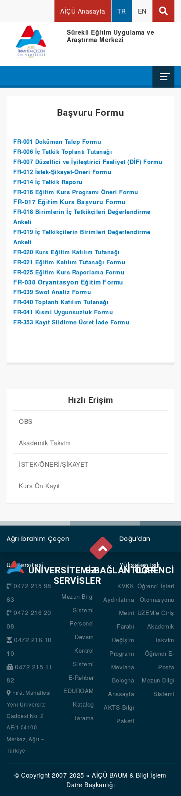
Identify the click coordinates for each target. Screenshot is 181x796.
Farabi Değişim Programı (121, 639)
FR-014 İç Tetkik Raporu (48, 182)
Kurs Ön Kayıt (39, 485)
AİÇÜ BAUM (110, 775)
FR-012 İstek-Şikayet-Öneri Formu (62, 171)
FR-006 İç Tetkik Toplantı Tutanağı (62, 151)
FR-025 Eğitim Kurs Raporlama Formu (68, 272)
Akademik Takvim (45, 442)
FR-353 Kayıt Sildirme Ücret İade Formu (71, 322)
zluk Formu (96, 312)
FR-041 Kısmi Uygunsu (46, 312)
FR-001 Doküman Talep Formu (57, 141)
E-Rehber (81, 677)
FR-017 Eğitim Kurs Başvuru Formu (69, 201)
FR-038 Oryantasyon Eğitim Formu (68, 281)
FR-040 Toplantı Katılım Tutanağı (61, 302)
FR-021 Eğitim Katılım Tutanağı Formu (69, 262)
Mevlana (122, 667)
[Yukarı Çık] (102, 546)
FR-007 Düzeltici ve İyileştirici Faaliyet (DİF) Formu (88, 161)
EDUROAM (78, 690)
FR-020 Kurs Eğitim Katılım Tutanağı (66, 252)
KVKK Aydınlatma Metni (118, 599)
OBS (26, 421)
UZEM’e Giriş (156, 612)
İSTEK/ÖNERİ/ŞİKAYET (54, 464)
